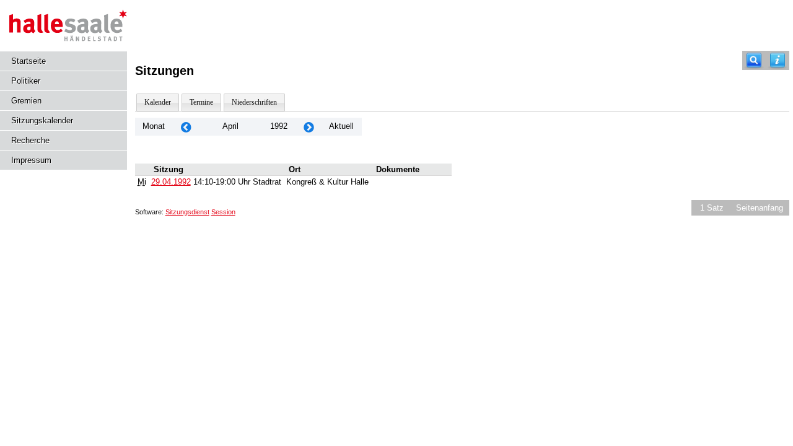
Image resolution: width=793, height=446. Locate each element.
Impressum (31, 160)
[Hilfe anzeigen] (777, 60)
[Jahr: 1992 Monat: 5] (309, 127)
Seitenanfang (759, 207)
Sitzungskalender (42, 120)
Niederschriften (254, 102)
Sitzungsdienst (187, 212)
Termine (201, 102)
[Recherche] (754, 60)
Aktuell (341, 126)
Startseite (28, 61)
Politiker (25, 80)
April (230, 126)
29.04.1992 (171, 181)
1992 (278, 126)
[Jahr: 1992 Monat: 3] (186, 127)
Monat (153, 126)
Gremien (26, 100)
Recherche (30, 140)
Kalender (157, 102)
